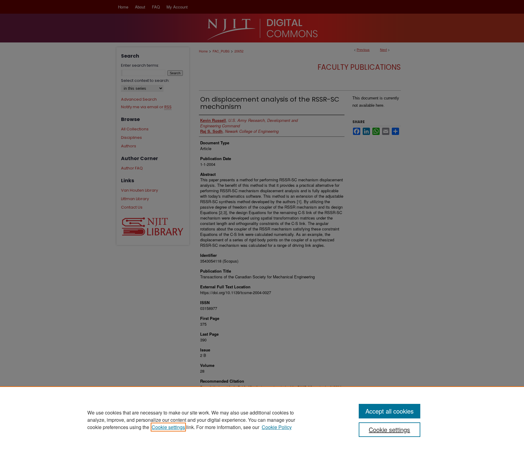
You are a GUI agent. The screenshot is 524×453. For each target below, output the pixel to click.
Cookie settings (168, 427)
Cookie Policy (277, 427)
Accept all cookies (389, 411)
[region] (262, 419)
